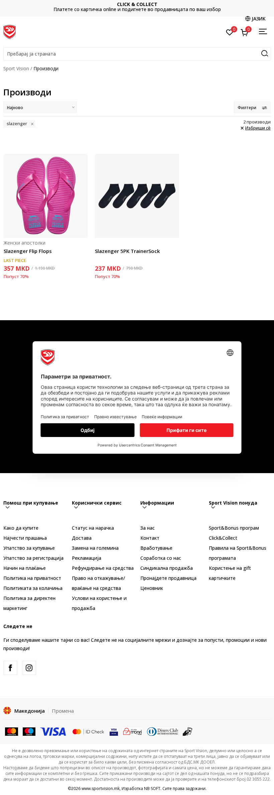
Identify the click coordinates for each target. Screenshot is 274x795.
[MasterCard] (11, 730)
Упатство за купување (29, 548)
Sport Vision (16, 68)
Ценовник (147, 6)
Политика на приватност (32, 578)
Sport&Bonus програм (234, 528)
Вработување (156, 548)
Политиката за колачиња (32, 588)
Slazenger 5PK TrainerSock (127, 251)
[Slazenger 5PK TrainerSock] (137, 196)
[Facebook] (10, 668)
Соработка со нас (160, 558)
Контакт (149, 538)
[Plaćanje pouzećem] (187, 730)
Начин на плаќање (24, 568)
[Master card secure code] (88, 730)
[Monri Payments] (132, 730)
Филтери (247, 107)
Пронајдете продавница (168, 578)
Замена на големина (95, 548)
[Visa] (53, 730)
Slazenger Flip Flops (28, 251)
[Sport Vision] (9, 31)
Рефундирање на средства (103, 568)
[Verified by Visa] (114, 730)
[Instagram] (29, 668)
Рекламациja (86, 558)
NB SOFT (152, 788)
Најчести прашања (25, 538)
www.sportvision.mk (101, 788)
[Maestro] (29, 730)
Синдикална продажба (166, 568)
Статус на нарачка (93, 528)
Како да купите (20, 528)
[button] (137, 54)
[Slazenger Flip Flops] (46, 196)
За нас (147, 528)
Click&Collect (223, 538)
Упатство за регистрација (33, 558)
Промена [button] (63, 710)
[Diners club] (162, 730)
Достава (82, 538)
